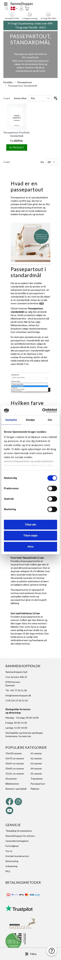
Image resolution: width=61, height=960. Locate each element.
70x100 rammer (13, 753)
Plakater (34, 788)
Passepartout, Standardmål (22, 85)
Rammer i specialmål (15, 788)
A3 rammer (36, 763)
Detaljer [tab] (30, 419)
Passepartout (24, 82)
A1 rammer (36, 753)
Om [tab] (50, 419)
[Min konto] (21, 8)
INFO (42, 27)
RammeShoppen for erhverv (20, 835)
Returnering (11, 861)
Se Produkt (16, 147)
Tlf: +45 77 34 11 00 (16, 690)
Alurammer (11, 778)
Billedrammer (12, 783)
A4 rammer (36, 768)
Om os (8, 851)
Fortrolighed (11, 846)
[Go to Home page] (22, 4)
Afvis (30, 546)
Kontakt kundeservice (17, 856)
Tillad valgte (30, 535)
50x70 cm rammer (14, 758)
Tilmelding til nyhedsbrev (18, 830)
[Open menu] (5, 4)
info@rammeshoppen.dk (18, 695)
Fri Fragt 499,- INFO (48, 18)
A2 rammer (36, 758)
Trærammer (36, 778)
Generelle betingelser (17, 840)
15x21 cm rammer (14, 773)
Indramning (11, 866)
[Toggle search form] (7, 8)
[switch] (52, 488)
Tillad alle (30, 524)
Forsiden (8, 82)
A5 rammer (36, 773)
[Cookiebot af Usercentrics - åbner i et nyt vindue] (43, 410)
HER (41, 303)
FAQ (7, 871)
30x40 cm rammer (14, 768)
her (29, 736)
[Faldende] (56, 98)
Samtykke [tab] (11, 419)
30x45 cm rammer (14, 763)
